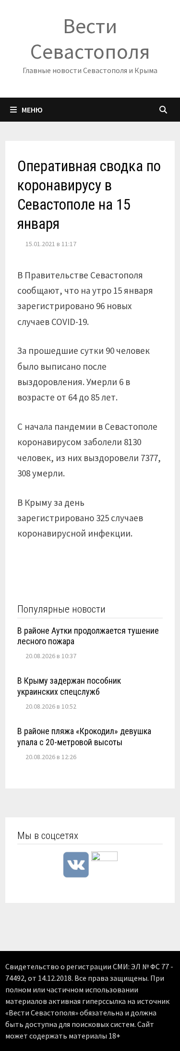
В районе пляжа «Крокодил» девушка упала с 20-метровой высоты (84, 736)
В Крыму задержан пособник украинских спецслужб (69, 686)
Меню (32, 109)
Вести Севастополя (90, 38)
